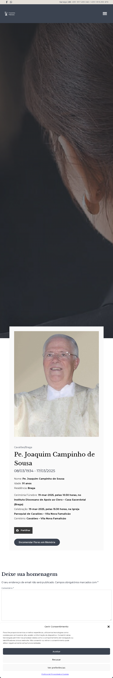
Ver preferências (56, 667)
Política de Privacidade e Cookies (55, 674)
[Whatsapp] (11, 2)
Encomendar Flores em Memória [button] (37, 542)
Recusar (56, 659)
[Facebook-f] (7, 2)
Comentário (7, 588)
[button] (108, 626)
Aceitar (56, 651)
